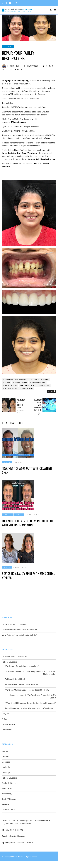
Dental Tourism (8, 724)
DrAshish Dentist (11, 388)
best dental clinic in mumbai (15, 379)
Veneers (8, 46)
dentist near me (11, 385)
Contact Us (6, 730)
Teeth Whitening (9, 799)
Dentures (6, 762)
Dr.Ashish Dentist (28, 385)
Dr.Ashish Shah (44, 385)
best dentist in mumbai (40, 379)
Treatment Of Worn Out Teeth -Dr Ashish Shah (27, 470)
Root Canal (7, 789)
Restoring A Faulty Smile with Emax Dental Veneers (28, 575)
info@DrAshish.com (17, 836)
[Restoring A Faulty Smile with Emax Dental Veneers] (29, 548)
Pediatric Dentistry (10, 783)
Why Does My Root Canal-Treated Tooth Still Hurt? (27, 690)
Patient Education (9, 662)
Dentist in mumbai (38, 382)
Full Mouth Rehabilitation (16, 679)
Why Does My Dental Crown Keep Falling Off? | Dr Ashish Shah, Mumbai (31, 672)
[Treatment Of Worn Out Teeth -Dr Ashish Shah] (29, 443)
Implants (7, 515)
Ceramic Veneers (20, 382)
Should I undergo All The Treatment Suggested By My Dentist (32, 696)
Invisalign (6, 773)
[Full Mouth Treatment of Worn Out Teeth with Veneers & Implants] (29, 495)
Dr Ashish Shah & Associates (14, 657)
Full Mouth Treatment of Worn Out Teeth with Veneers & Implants (27, 523)
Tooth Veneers (27, 388)
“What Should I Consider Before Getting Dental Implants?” (30, 703)
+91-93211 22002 (16, 829)
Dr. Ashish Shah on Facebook (14, 624)
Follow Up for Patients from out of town (19, 630)
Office (4, 719)
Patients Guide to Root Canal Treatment (22, 685)
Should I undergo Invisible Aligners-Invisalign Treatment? (29, 708)
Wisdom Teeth (8, 810)
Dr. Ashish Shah (13, 66)
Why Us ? (6, 714)
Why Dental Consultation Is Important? (22, 666)
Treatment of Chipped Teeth (20, 406)
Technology (7, 794)
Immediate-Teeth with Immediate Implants (37, 407)
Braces (7, 382)
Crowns (5, 757)
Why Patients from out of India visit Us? (19, 635)
